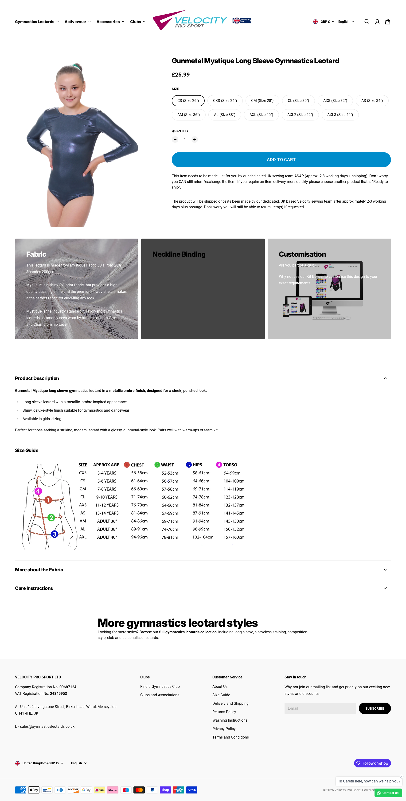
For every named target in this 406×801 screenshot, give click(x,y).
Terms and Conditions (230, 737)
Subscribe (374, 708)
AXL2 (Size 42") (300, 114)
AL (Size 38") (224, 114)
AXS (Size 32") (335, 100)
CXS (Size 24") (225, 100)
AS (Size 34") (372, 100)
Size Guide (221, 695)
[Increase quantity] (194, 139)
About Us (219, 686)
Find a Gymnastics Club (160, 686)
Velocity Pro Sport (348, 790)
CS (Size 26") (188, 100)
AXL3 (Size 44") (340, 114)
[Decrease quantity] (175, 139)
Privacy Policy (224, 729)
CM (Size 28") (262, 100)
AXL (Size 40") (261, 114)
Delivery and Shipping (230, 703)
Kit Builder (315, 276)
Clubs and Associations (159, 695)
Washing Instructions (229, 720)
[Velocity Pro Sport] (203, 21)
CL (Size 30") (298, 100)
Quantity (180, 131)
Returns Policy (224, 712)
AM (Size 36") (188, 114)
